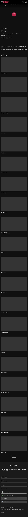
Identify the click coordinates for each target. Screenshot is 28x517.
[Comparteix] (5, 31)
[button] (14, 477)
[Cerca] (23, 2)
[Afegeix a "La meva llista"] (2, 31)
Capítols (4, 55)
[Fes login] (26, 2)
